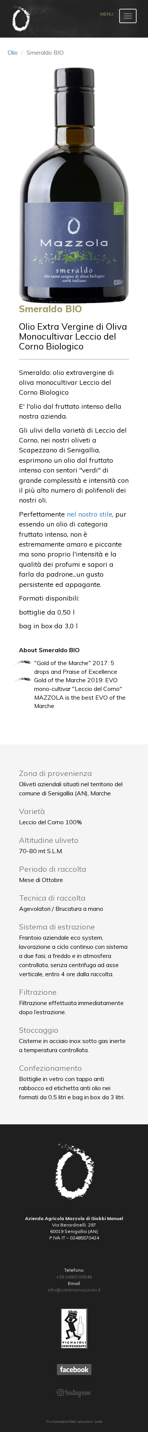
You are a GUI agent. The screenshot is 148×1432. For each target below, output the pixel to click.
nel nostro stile (89, 514)
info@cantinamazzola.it (74, 1290)
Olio (13, 52)
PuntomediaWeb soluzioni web (74, 1421)
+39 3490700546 (74, 1277)
